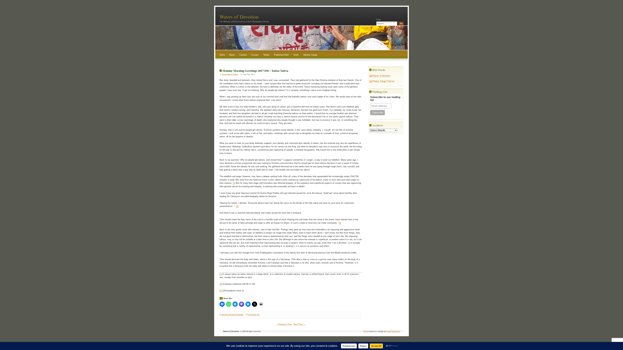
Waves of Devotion (239, 16)
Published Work (281, 55)
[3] (340, 223)
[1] (234, 183)
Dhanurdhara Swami (230, 74)
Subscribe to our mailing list (385, 98)
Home (222, 55)
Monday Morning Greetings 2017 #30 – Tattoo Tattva (255, 71)
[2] (237, 206)
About (232, 55)
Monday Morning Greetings (232, 315)
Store (296, 55)
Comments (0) (253, 315)
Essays (255, 55)
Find (378, 19)
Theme (366, 331)
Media (266, 55)
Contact (243, 55)
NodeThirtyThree (393, 331)
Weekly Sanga (310, 55)
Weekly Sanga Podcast (383, 81)
